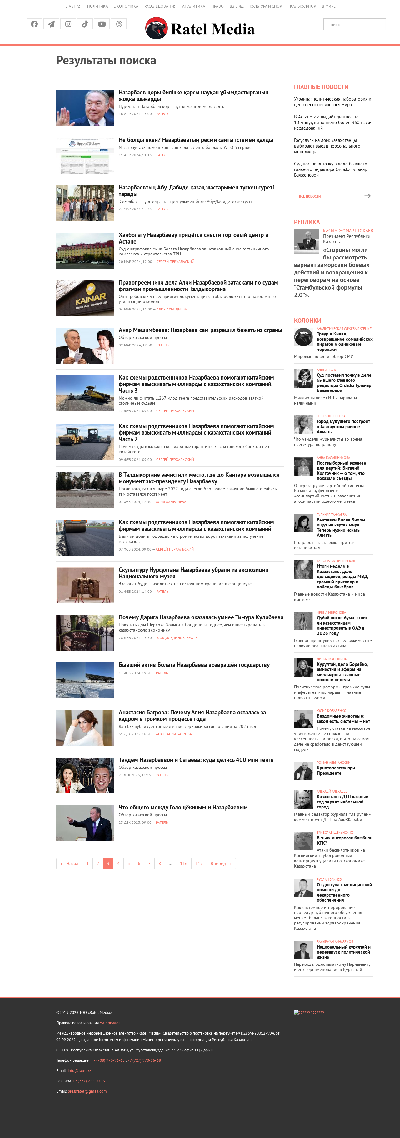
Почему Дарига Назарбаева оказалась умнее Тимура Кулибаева (201, 617)
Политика (97, 6)
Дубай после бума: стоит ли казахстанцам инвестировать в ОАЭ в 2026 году (342, 625)
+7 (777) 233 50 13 (89, 1081)
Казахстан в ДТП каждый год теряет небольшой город (342, 801)
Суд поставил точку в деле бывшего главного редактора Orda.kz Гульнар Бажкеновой (330, 169)
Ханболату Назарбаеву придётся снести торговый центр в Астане (193, 238)
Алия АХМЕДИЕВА (172, 309)
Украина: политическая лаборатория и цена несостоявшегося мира (332, 102)
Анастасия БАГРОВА (174, 734)
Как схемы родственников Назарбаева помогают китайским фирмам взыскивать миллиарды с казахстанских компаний (196, 525)
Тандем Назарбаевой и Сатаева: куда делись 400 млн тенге (196, 759)
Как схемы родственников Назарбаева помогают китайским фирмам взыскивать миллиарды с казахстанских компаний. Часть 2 (196, 432)
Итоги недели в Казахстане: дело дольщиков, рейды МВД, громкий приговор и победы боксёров (342, 576)
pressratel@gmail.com (87, 1091)
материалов (110, 1022)
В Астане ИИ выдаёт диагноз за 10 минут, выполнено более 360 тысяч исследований (333, 122)
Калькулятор (303, 6)
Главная (72, 6)
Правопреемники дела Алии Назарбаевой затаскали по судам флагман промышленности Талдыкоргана (198, 286)
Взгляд (237, 6)
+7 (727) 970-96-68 (144, 1060)
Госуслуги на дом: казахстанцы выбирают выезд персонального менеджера (327, 145)
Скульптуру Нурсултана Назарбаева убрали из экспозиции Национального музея (193, 573)
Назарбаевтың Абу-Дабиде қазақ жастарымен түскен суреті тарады (196, 191)
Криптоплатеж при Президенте (336, 770)
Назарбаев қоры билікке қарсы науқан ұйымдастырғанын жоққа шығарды (193, 95)
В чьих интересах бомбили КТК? (344, 840)
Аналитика (193, 6)
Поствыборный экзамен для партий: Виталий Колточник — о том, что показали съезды (341, 470)
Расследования (160, 6)
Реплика (307, 222)
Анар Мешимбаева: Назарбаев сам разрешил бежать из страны (200, 330)
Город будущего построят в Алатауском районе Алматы (343, 426)
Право (217, 6)
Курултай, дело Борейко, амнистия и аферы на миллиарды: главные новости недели (342, 672)
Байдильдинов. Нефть (177, 637)
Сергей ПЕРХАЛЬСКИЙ (175, 261)
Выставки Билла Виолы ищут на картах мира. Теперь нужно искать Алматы (341, 527)
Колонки (307, 320)
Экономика (126, 6)
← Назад (69, 863)
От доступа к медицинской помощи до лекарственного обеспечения (344, 892)
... (170, 863)
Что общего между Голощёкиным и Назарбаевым (183, 807)
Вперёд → (221, 863)
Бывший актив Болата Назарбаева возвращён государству (194, 664)
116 (184, 863)
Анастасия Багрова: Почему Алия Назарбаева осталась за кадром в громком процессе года (192, 715)
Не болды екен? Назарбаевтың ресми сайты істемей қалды (196, 140)
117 (199, 863)
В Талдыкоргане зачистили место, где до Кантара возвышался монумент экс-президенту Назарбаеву (199, 478)
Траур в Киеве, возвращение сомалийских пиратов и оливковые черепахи (345, 341)
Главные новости (321, 87)
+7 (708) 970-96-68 (108, 1060)
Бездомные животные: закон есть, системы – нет (343, 718)
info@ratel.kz (79, 1070)
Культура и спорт (267, 6)
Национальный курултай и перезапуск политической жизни (344, 952)
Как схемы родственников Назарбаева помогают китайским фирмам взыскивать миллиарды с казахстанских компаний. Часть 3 (196, 384)
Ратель (162, 113)
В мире (329, 6)
